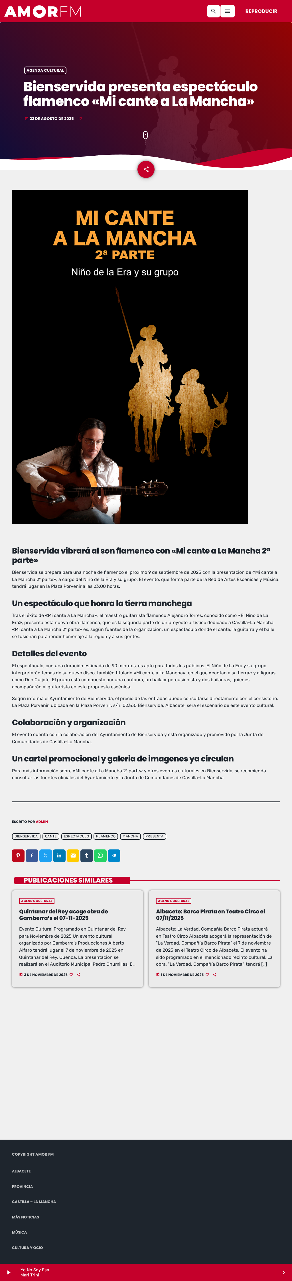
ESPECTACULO (76, 837)
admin (42, 821)
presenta (154, 837)
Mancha (130, 837)
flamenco (105, 837)
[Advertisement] (90, 1071)
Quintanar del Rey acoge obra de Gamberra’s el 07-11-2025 (63, 915)
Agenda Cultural (45, 70)
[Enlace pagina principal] (43, 11)
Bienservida (26, 837)
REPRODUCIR (261, 11)
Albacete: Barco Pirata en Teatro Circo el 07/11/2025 (210, 915)
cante (51, 837)
